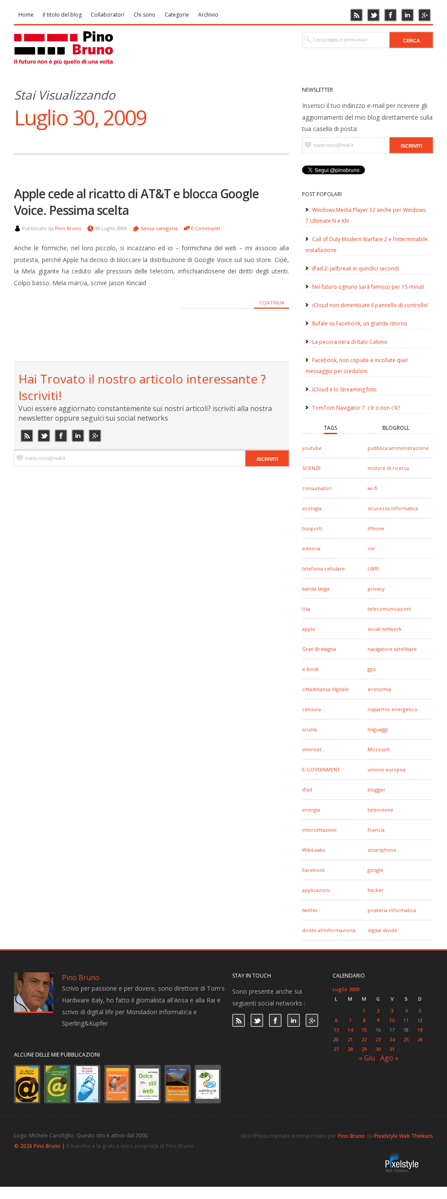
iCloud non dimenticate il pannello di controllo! (370, 305)
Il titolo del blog (62, 14)
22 (364, 1039)
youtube (312, 448)
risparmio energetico (392, 709)
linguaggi (378, 729)
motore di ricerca (388, 468)
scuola (309, 729)
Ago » (389, 1058)
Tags (330, 428)
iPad (307, 789)
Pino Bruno (68, 228)
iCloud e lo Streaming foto (344, 389)
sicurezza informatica (393, 508)
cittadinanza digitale (325, 689)
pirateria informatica (392, 910)
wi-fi (372, 488)
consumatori (317, 488)
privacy (376, 588)
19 (420, 1029)
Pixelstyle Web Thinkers (403, 1136)
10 (392, 1020)
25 (406, 1039)
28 (350, 1049)
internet (311, 749)
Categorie (177, 14)
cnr (371, 548)
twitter (310, 910)
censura (311, 709)
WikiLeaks (313, 850)
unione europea (387, 769)
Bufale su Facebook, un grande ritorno (359, 323)
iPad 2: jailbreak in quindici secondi (355, 268)
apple (308, 628)
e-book (310, 669)
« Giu (367, 1058)
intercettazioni (319, 829)
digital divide (382, 930)
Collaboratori (107, 14)
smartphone (382, 850)
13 (336, 1029)
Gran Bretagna (319, 649)
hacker (376, 890)
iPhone (376, 528)
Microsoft (379, 749)
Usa (306, 608)
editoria (311, 548)
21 (350, 1039)
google (375, 870)
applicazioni (316, 890)
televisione (380, 809)
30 (378, 1049)
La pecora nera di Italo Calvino (350, 342)
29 (364, 1049)
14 (350, 1029)
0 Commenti (205, 228)
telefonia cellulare (323, 568)
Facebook (313, 870)
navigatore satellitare (392, 649)
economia (379, 689)
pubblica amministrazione (398, 448)
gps (371, 669)
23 (378, 1039)
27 (336, 1049)
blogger (376, 789)
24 (392, 1039)
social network (385, 628)
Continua (271, 302)
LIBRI (373, 568)
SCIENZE (311, 468)
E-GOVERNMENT (321, 769)
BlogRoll (395, 428)
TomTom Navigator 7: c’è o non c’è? (356, 407)
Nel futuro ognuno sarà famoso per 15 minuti (368, 286)
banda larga (315, 588)
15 (364, 1029)
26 (420, 1039)
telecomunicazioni (389, 608)
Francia (376, 829)
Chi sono (144, 14)
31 (392, 1049)
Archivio (208, 14)
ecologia (312, 508)
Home (26, 14)
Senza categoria (159, 228)
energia (311, 809)
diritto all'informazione (329, 930)
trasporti (312, 528)
